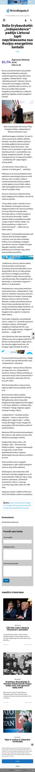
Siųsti (6, 581)
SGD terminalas (23, 508)
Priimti (17, 761)
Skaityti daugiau (28, 644)
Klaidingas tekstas (9, 547)
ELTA (17, 51)
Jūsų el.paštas (8, 537)
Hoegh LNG (11, 505)
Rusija (13, 508)
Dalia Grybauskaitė (17, 503)
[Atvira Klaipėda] (17, 12)
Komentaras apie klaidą (10, 563)
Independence (22, 505)
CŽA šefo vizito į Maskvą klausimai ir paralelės (17, 628)
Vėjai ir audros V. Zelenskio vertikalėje (17, 740)
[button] (32, 745)
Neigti (17, 766)
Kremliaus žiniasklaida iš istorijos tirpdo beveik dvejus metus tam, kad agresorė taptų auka (18, 684)
